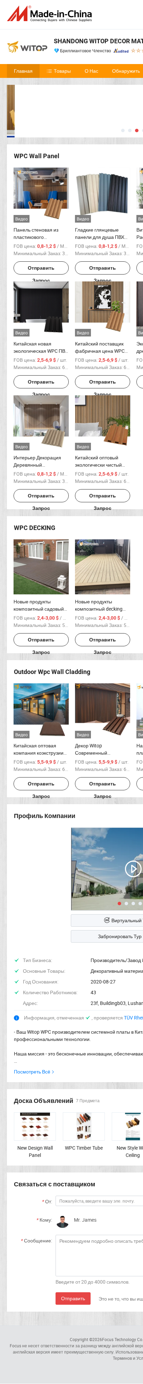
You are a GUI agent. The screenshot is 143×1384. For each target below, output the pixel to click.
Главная (23, 71)
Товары (62, 71)
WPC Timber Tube (84, 1147)
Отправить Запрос (41, 270)
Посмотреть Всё (32, 1071)
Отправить (73, 1298)
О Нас (91, 71)
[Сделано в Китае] (50, 14)
